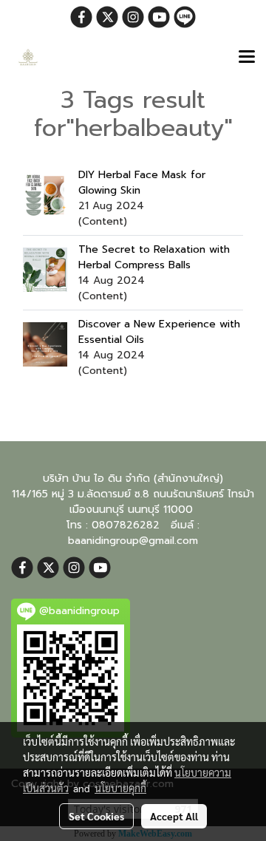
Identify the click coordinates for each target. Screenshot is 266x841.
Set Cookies (96, 816)
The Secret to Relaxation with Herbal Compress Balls (154, 257)
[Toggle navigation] (247, 57)
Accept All (174, 816)
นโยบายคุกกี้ (120, 787)
